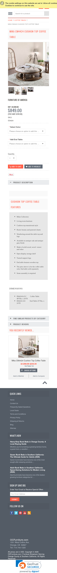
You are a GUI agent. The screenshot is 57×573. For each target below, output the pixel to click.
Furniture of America (17, 100)
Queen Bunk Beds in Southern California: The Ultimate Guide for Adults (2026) (27, 456)
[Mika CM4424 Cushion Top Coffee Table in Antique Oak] (11, 90)
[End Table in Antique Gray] (24, 91)
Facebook (11, 513)
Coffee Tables (20, 20)
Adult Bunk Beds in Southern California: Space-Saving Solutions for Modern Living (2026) (27, 470)
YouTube (25, 513)
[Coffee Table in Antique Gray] (31, 89)
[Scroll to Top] (45, 383)
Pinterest (20, 513)
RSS (29, 513)
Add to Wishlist (18, 376)
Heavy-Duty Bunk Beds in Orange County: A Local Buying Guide (28, 443)
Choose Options (30, 370)
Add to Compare (39, 376)
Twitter (16, 513)
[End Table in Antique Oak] (17, 91)
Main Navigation (10, 13)
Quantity (11, 154)
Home (10, 20)
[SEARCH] (46, 13)
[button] (28, 528)
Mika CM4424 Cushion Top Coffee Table (29, 360)
